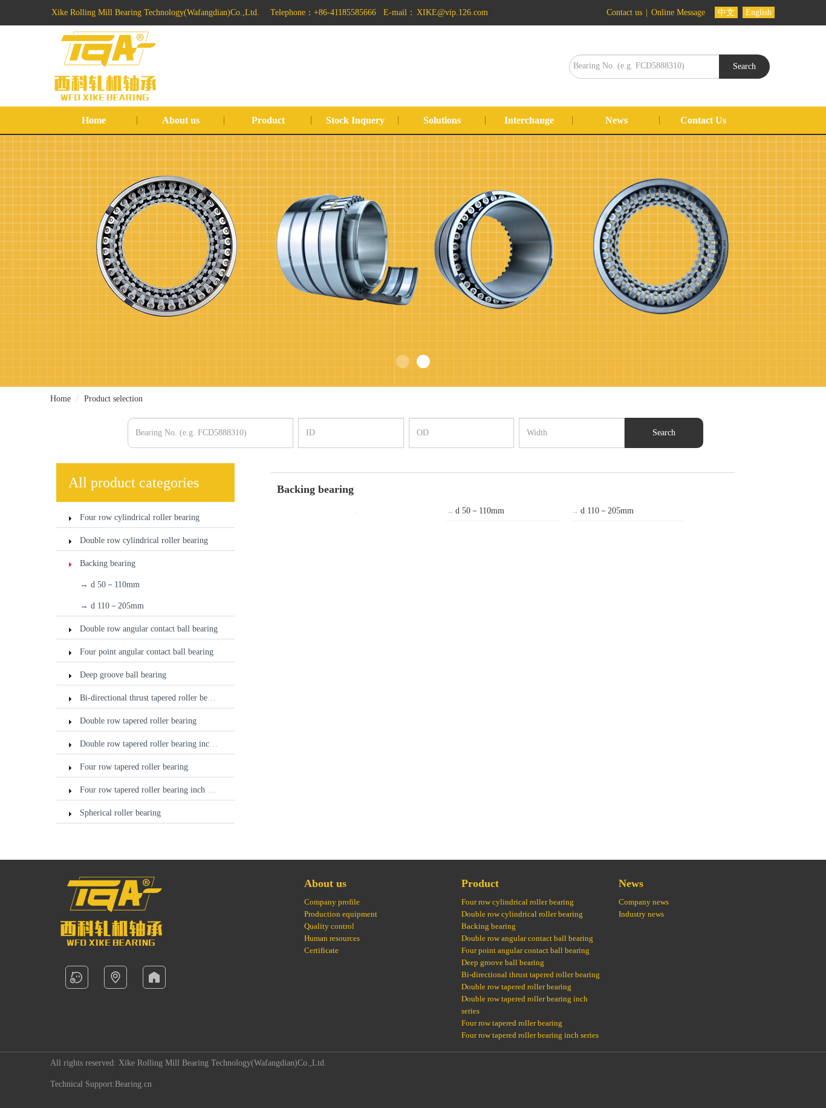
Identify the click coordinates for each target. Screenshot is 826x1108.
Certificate (321, 950)
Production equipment (340, 913)
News (616, 120)
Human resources (332, 938)
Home (94, 120)
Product (268, 120)
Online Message (679, 12)
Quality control (329, 926)
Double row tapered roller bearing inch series (157, 743)
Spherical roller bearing (120, 812)
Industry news (641, 913)
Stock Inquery (355, 120)
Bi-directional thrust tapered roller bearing (152, 697)
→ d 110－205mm (112, 605)
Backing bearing (107, 563)
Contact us (625, 12)
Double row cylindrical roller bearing (144, 540)
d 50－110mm (475, 510)
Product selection (113, 398)
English (759, 12)
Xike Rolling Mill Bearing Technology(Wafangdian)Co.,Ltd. (156, 12)
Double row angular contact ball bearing (149, 628)
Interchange (529, 120)
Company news (644, 901)
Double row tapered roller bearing (138, 720)
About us (181, 120)
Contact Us (703, 120)
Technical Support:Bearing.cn (101, 1084)
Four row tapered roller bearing (134, 766)
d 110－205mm (602, 510)
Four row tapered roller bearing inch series (153, 789)
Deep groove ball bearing (123, 674)
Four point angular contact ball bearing (146, 651)
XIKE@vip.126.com (452, 12)
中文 (726, 12)
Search (744, 66)
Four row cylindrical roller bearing (140, 517)
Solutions (442, 120)
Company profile (332, 901)
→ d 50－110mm (110, 584)
